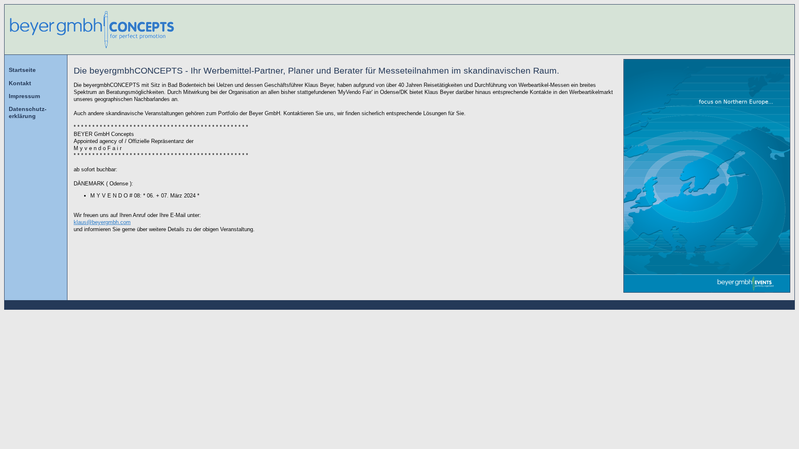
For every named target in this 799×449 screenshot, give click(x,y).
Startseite (22, 70)
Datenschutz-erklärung (28, 112)
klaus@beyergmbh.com (102, 222)
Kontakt (20, 83)
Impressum (24, 96)
